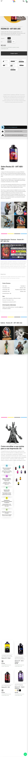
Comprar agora (14, 53)
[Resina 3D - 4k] (18, 472)
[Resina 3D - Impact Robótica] (21, 472)
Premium (11, 26)
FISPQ (20, 307)
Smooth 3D (3, 26)
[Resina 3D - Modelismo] (19, 467)
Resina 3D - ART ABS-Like (17, 26)
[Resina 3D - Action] (17, 480)
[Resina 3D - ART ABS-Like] (23, 467)
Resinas (6, 26)
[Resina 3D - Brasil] (18, 483)
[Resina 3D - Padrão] (20, 478)
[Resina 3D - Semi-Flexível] (25, 472)
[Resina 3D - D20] (16, 468)
